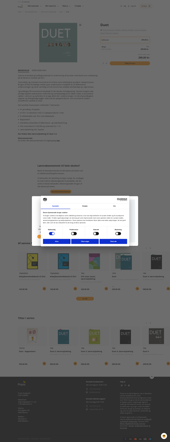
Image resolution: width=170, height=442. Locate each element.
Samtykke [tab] (55, 206)
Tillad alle (113, 241)
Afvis (57, 241)
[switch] (74, 233)
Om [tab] (114, 206)
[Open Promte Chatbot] (164, 436)
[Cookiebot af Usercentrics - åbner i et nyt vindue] (118, 199)
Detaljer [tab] (85, 206)
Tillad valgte (85, 241)
